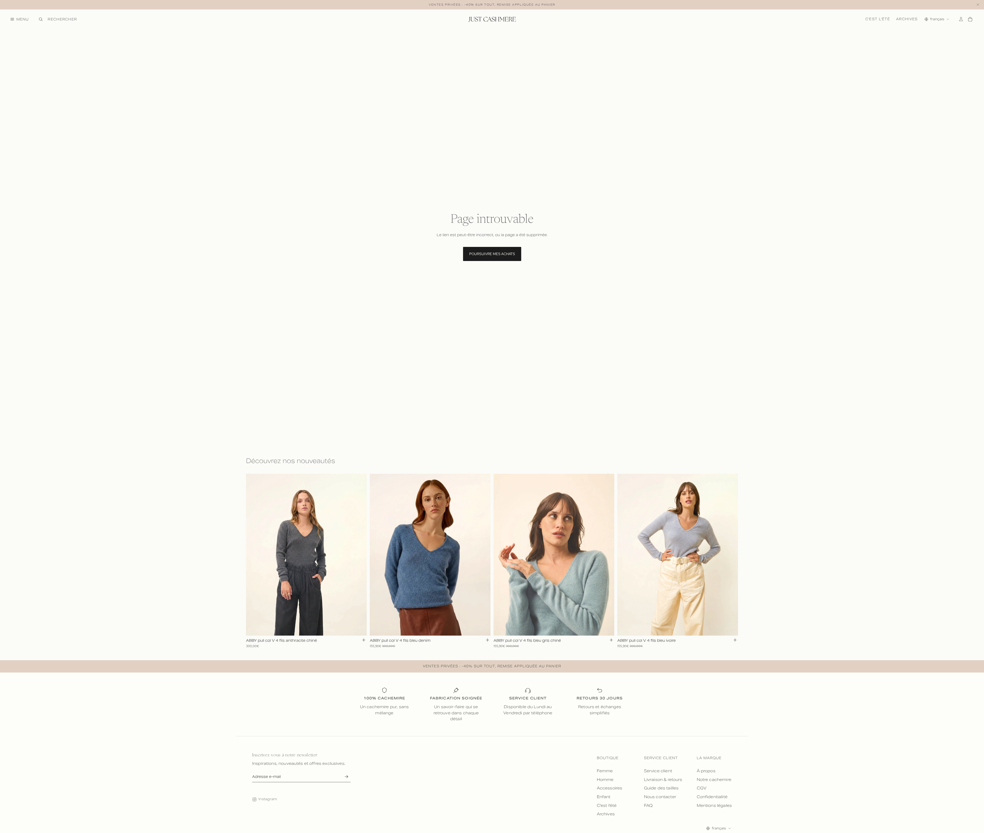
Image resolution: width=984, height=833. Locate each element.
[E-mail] (346, 776)
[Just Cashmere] (492, 19)
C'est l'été (877, 19)
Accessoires (609, 788)
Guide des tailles (661, 788)
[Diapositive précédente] (253, 554)
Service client (658, 770)
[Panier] (970, 19)
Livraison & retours (663, 779)
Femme (605, 770)
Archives (907, 19)
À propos (706, 770)
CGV (701, 788)
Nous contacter (660, 796)
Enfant (604, 796)
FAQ (648, 805)
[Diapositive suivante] (359, 554)
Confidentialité (712, 796)
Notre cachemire (714, 779)
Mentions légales (714, 805)
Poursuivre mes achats (492, 254)
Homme (605, 779)
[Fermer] (978, 4)
